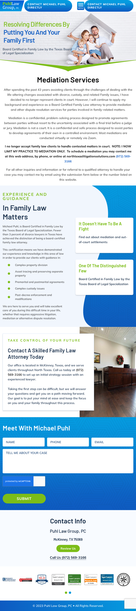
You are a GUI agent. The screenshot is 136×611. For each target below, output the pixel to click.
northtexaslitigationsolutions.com (91, 156)
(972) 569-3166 (74, 557)
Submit (24, 498)
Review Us (68, 548)
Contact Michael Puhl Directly (47, 5)
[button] (66, 593)
